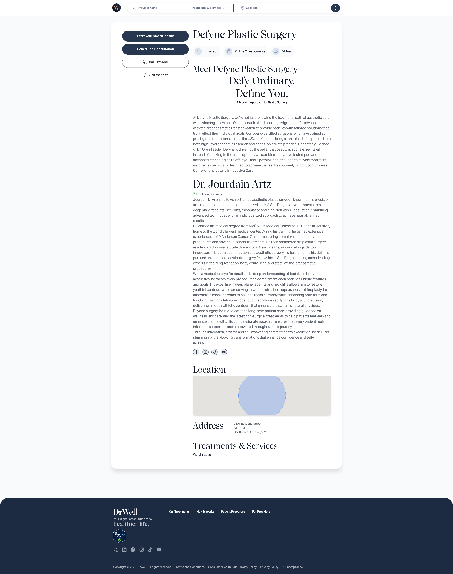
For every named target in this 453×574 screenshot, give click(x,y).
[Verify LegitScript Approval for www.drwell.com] (119, 535)
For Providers (261, 511)
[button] (262, 395)
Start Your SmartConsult (155, 36)
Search (335, 8)
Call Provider (158, 62)
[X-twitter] (115, 549)
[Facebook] (133, 549)
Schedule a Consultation (155, 49)
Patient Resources (233, 511)
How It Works (205, 511)
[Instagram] (141, 549)
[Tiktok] (150, 549)
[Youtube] (159, 549)
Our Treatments (179, 511)
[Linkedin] (124, 549)
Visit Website (158, 75)
